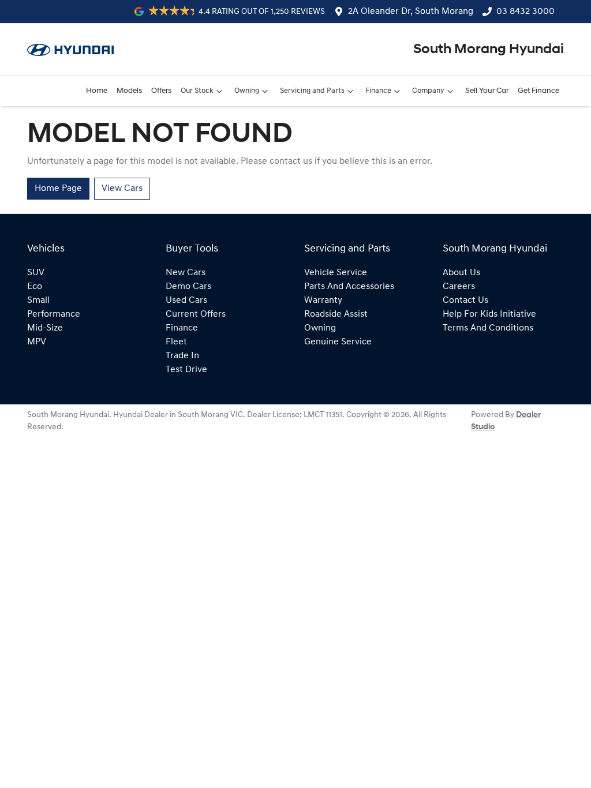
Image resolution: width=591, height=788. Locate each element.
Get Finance (538, 91)
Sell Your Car (486, 91)
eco (34, 286)
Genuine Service (338, 342)
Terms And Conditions (488, 328)
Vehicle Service (335, 272)
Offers (161, 91)
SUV (35, 272)
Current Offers (196, 314)
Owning (246, 91)
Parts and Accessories (349, 286)
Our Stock (197, 91)
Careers (459, 286)
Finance (378, 91)
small (38, 300)
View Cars (122, 188)
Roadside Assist (336, 314)
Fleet (176, 342)
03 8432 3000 (525, 11)
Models (129, 91)
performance (53, 314)
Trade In (182, 356)
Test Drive (186, 369)
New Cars (185, 272)
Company (428, 91)
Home (96, 91)
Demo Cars (188, 286)
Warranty (323, 300)
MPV (36, 342)
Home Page (58, 188)
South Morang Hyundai (488, 50)
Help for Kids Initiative (489, 314)
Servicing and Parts (312, 91)
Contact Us (465, 300)
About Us (461, 272)
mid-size (45, 328)
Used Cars (186, 300)
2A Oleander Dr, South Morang (410, 11)
